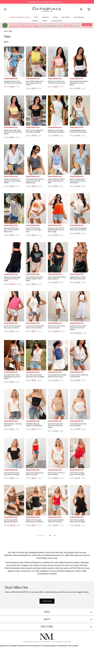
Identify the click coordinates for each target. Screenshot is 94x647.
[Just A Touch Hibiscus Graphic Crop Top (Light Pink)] (36, 208)
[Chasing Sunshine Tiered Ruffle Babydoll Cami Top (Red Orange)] (58, 208)
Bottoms (66, 17)
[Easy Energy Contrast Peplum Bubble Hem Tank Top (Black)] (80, 61)
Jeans (55, 17)
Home (6, 31)
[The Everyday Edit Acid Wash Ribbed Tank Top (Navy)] (58, 355)
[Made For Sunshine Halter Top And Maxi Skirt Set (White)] (80, 306)
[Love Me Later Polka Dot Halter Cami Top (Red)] (58, 500)
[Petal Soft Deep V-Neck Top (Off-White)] (14, 404)
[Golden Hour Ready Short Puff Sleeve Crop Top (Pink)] (58, 61)
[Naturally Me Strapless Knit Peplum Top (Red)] (36, 453)
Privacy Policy (67, 641)
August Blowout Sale (20, 17)
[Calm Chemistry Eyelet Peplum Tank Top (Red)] (80, 453)
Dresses (45, 17)
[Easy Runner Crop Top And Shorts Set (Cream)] (58, 306)
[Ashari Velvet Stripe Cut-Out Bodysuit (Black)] (58, 257)
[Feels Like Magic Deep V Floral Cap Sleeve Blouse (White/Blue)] (80, 159)
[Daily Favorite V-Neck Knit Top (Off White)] (58, 453)
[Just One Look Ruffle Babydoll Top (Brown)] (14, 500)
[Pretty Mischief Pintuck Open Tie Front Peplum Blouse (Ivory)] (14, 208)
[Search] (5, 9)
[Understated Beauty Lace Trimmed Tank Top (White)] (80, 110)
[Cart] (88, 9)
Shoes (44, 20)
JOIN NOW (47, 601)
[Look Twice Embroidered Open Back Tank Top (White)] (36, 355)
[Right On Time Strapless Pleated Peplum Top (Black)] (36, 500)
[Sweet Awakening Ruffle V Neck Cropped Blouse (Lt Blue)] (58, 159)
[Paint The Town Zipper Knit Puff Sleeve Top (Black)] (36, 110)
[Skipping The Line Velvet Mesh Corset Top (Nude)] (80, 257)
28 (50, 535)
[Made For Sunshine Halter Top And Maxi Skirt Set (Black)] (14, 257)
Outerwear (79, 17)
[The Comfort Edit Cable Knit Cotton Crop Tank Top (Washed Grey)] (36, 159)
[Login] (82, 9)
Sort (6, 42)
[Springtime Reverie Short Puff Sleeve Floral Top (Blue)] (14, 61)
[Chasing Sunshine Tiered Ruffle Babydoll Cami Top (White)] (14, 355)
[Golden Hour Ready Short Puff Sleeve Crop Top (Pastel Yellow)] (14, 110)
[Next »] (54, 535)
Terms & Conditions (56, 641)
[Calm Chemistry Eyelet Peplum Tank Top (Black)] (80, 500)
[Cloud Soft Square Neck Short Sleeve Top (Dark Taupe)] (58, 404)
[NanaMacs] (47, 9)
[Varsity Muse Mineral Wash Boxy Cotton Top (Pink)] (14, 306)
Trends (35, 20)
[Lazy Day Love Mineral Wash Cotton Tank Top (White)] (36, 306)
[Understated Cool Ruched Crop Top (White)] (80, 404)
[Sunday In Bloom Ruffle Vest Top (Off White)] (80, 355)
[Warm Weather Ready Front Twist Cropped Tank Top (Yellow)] (36, 61)
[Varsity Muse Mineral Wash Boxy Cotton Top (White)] (80, 208)
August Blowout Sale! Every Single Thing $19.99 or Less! (44, 2)
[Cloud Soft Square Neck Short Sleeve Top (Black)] (14, 453)
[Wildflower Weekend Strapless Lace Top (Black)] (36, 404)
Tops (36, 17)
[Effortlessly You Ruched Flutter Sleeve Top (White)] (58, 110)
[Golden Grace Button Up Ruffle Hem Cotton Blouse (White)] (14, 159)
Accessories (56, 20)
